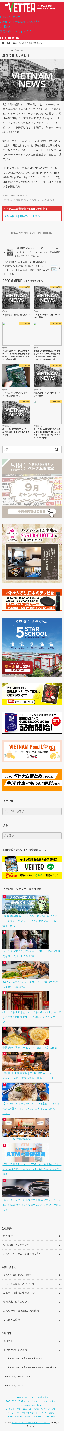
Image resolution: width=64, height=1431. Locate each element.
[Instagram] (13, 38)
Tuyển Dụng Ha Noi (13, 1385)
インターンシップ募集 (15, 1349)
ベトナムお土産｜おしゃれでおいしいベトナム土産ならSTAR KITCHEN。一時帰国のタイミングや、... (31, 1017)
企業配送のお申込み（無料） (18, 1275)
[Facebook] (1, 38)
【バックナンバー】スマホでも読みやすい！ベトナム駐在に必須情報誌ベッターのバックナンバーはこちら (31, 1204)
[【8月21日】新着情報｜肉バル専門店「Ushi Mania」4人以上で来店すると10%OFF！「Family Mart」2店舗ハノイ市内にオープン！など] (26, 1068)
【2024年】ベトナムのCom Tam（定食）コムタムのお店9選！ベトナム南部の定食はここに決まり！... (31, 1108)
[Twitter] (5, 38)
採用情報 (8, 1340)
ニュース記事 (8, 50)
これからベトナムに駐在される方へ (20, 21)
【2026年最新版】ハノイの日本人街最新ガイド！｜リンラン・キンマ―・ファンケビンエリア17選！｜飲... (30, 921)
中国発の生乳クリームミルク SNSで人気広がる (29, 1047)
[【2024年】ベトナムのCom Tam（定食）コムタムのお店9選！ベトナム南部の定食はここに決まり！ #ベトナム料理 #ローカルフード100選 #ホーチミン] (26, 1098)
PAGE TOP (59, 1385)
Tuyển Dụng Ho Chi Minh (16, 1376)
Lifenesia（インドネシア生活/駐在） (32, 1397)
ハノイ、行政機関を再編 (16, 1139)
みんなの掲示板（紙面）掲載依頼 (21, 1310)
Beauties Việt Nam (32, 1405)
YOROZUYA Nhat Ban (44, 1416)
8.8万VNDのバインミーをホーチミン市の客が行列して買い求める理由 (31, 984)
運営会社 (8, 1236)
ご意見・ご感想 (11, 1319)
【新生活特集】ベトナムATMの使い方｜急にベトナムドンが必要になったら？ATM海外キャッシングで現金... (31, 1169)
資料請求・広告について (16, 1301)
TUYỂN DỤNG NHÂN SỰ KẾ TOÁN (22, 1358)
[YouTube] (9, 38)
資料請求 (5, 26)
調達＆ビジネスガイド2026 (15, 31)
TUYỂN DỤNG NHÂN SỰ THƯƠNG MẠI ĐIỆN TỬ (30, 1367)
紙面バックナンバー (11, 16)
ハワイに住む (48, 1413)
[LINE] (17, 38)
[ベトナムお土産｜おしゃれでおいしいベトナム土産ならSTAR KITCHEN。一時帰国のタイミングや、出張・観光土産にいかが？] (26, 1007)
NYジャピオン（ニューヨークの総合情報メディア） (32, 1409)
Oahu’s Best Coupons (19, 1416)
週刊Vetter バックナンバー (17, 1245)
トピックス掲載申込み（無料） (20, 1284)
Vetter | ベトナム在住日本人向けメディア (31, 1422)
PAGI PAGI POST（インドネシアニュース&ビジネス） (32, 1401)
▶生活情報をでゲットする (22, 216)
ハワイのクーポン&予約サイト (23, 1413)
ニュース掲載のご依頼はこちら (20, 1292)
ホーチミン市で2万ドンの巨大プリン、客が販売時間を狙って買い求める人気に (31, 953)
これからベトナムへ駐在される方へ (22, 1253)
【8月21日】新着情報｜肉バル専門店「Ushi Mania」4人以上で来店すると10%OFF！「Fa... (29, 1075)
